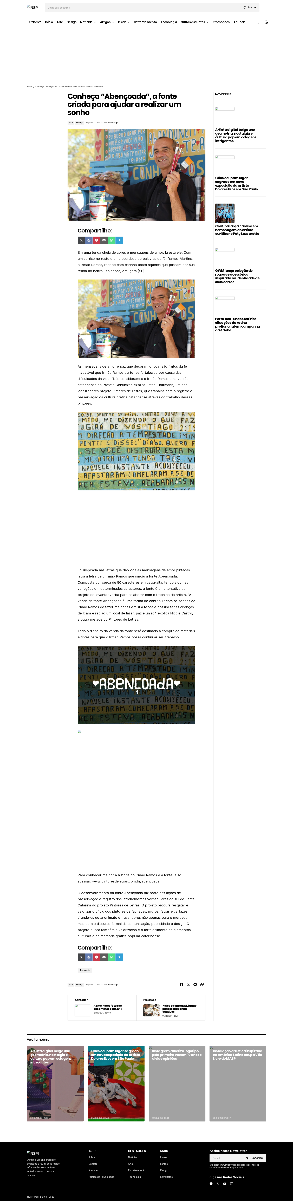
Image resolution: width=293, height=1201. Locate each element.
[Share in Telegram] (195, 984)
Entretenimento (136, 1170)
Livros (163, 1157)
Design (79, 122)
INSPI (92, 1151)
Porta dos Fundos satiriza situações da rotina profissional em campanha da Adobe (237, 324)
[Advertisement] (146, 57)
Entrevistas (166, 1176)
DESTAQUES (137, 1151)
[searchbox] (143, 7)
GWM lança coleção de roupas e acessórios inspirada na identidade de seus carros (237, 276)
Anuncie (93, 1170)
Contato (92, 1163)
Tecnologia (134, 1176)
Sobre (91, 1157)
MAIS (164, 1151)
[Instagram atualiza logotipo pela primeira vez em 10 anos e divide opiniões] (177, 1083)
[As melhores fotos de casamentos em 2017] (102, 1008)
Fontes (164, 1163)
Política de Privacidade (101, 1176)
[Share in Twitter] (188, 984)
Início (29, 86)
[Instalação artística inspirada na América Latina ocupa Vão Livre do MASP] (238, 1083)
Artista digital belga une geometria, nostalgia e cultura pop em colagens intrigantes (235, 135)
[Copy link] (202, 984)
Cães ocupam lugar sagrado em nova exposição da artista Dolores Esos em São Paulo (236, 183)
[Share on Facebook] (181, 984)
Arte (71, 122)
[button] (258, 22)
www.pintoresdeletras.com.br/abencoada (125, 881)
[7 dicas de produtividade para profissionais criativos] (170, 1008)
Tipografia (85, 970)
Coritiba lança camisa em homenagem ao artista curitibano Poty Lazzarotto (237, 230)
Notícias (132, 1157)
